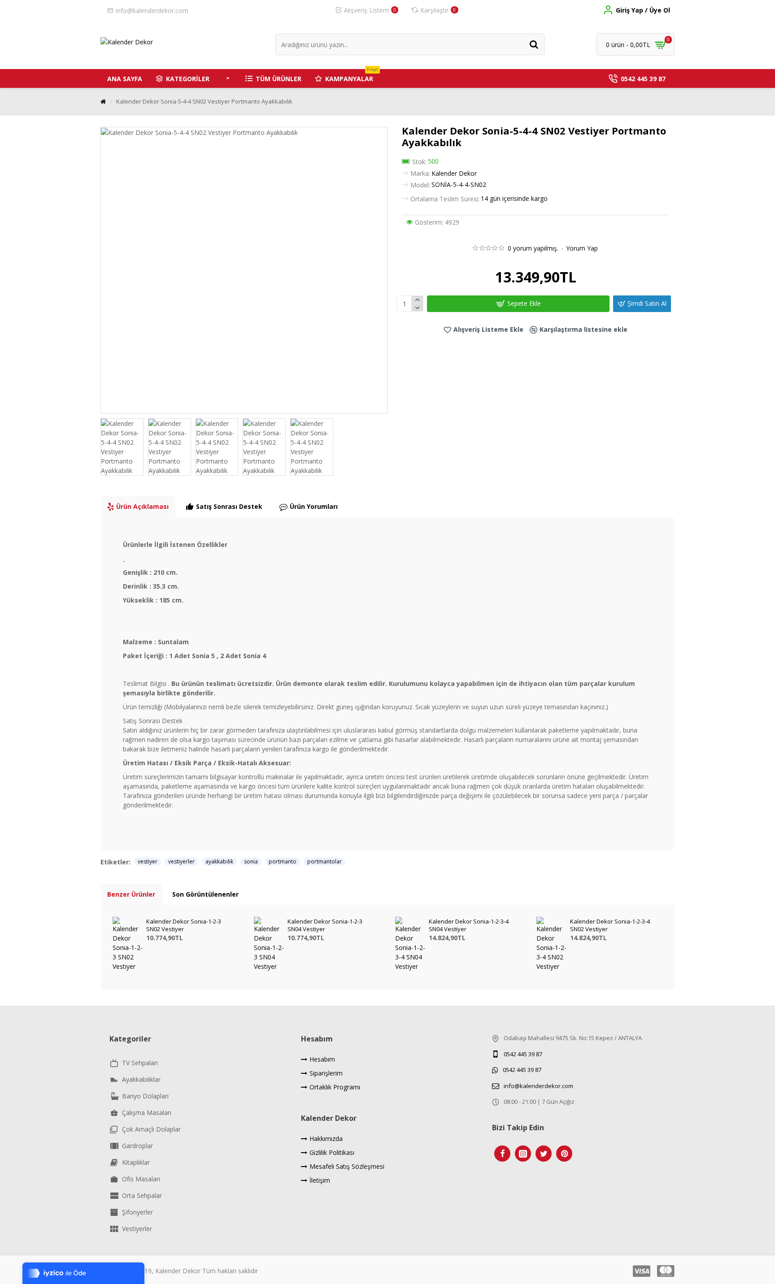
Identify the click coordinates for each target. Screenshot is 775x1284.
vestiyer (147, 861)
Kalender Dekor (454, 173)
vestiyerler (181, 861)
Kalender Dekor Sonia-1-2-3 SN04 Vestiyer (324, 925)
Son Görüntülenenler (205, 894)
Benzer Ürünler (131, 894)
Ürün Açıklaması (142, 506)
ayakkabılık (219, 861)
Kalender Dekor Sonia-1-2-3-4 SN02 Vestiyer (610, 925)
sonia (251, 861)
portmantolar (324, 861)
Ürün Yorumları (314, 506)
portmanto (282, 861)
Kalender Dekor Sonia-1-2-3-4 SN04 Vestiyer (469, 925)
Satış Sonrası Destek (229, 506)
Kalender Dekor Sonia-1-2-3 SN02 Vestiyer (183, 925)
